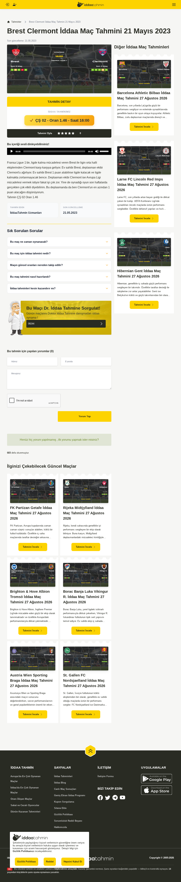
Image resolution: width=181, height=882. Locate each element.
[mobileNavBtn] (173, 4)
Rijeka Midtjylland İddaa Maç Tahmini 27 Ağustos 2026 (83, 513)
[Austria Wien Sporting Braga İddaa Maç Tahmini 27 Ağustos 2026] (32, 658)
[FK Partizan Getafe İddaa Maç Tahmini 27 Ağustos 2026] (32, 491)
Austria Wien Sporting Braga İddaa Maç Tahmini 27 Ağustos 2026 (31, 680)
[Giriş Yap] (7, 4)
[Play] (11, 151)
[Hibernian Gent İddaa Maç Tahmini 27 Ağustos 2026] (144, 252)
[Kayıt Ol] (14, 4)
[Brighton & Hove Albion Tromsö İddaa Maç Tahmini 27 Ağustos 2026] (32, 575)
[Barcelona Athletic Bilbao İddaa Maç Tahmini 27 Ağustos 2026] (144, 74)
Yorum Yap (85, 416)
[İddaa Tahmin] (90, 4)
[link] (100, 797)
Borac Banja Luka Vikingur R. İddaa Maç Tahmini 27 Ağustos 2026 (85, 597)
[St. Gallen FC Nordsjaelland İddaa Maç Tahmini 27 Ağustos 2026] (85, 658)
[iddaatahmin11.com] (90, 857)
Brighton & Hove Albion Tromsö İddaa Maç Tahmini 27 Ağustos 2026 (31, 597)
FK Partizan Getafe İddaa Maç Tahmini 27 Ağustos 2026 (31, 513)
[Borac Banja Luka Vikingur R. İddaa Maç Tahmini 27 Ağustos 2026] (85, 575)
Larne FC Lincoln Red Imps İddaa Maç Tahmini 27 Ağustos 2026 (143, 184)
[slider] (105, 151)
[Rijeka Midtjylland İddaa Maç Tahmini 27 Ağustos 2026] (85, 491)
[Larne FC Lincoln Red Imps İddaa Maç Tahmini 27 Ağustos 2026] (144, 160)
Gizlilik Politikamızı (23, 851)
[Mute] (97, 151)
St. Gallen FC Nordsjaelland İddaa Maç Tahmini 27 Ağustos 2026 (84, 680)
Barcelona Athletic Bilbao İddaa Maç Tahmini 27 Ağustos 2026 (143, 95)
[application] (59, 151)
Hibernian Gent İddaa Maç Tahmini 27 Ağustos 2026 (139, 273)
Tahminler (16, 21)
